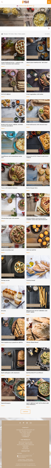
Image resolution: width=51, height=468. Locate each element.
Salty (16, 33)
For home (11, 33)
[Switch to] (18, 6)
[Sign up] (33, 454)
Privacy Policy (21, 459)
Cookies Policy (29, 459)
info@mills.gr (26, 436)
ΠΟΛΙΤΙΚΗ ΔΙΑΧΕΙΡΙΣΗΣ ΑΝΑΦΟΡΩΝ (25, 460)
